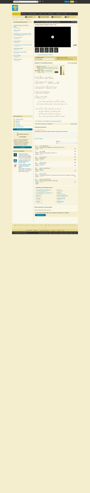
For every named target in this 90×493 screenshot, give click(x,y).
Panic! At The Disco (19, 126)
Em (43, 72)
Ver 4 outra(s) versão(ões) (55, 121)
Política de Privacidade (63, 232)
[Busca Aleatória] (42, 1)
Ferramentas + (51, 14)
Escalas (53, 230)
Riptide (37, 195)
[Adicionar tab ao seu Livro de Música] (76, 45)
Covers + (40, 14)
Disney (59, 202)
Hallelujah (59, 192)
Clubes (75, 232)
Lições (59, 230)
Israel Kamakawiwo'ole (42, 191)
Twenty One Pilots (19, 119)
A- (72, 63)
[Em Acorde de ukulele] (42, 50)
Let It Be (38, 198)
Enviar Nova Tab (16, 14)
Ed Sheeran (16, 57)
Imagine (38, 201)
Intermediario (49, 70)
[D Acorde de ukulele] (46, 50)
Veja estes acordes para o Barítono (45, 54)
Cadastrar (67, 1)
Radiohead (16, 42)
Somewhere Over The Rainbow (43, 190)
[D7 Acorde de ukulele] (56, 50)
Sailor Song (16, 48)
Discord (65, 14)
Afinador (35, 230)
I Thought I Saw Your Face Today (21, 44)
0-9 (15, 225)
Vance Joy (39, 197)
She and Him (17, 46)
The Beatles (39, 200)
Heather (16, 59)
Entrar (72, 1)
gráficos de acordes (44, 230)
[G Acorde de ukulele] (37, 50)
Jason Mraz (60, 191)
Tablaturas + (24, 14)
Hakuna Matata (60, 201)
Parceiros (71, 232)
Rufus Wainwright (61, 194)
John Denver (56, 22)
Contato (50, 232)
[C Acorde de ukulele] (51, 50)
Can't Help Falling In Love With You (43, 192)
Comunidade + (59, 14)
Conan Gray (16, 60)
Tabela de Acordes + (32, 14)
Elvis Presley (39, 194)
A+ (76, 63)
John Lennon (39, 202)
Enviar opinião (74, 123)
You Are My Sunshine (18, 52)
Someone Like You (61, 198)
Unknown (17, 123)
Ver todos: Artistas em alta (22, 129)
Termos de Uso (56, 232)
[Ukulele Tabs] (15, 8)
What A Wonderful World (62, 195)
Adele (59, 200)
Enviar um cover (40, 215)
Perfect (15, 55)
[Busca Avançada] (40, 1)
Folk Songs (16, 53)
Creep (15, 41)
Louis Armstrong (61, 197)
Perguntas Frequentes (43, 232)
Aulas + (45, 14)
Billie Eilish (17, 121)
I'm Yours (59, 190)
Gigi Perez (16, 49)
